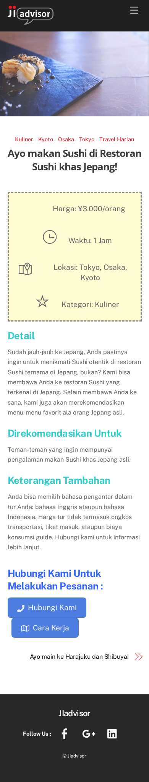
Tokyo (86, 139)
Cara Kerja (51, 628)
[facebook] (65, 733)
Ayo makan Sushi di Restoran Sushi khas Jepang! (74, 160)
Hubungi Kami (52, 607)
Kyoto (45, 139)
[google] (89, 733)
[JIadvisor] (30, 21)
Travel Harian (116, 139)
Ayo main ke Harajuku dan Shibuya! (79, 656)
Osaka (66, 139)
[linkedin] (114, 733)
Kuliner (24, 139)
